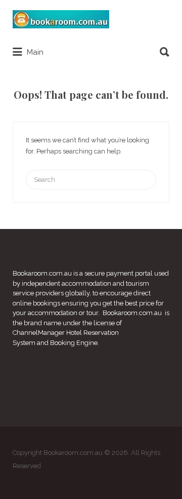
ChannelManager (39, 332)
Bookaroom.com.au (42, 273)
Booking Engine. (74, 343)
